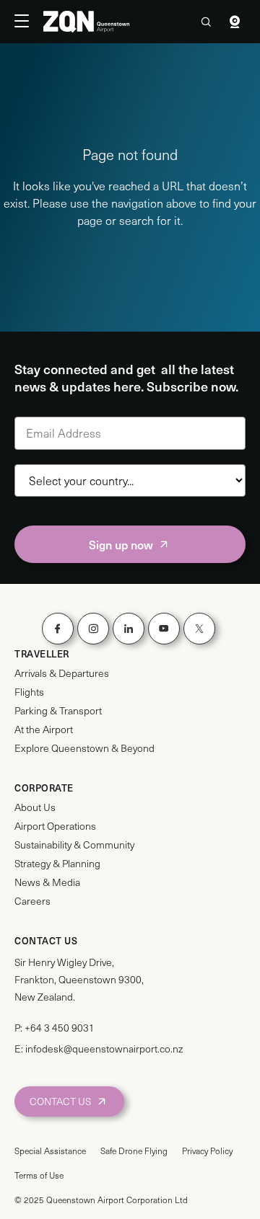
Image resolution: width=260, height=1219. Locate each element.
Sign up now (121, 544)
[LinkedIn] (128, 628)
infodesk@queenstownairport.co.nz (104, 1048)
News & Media (47, 882)
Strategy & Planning (57, 863)
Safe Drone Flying (134, 1150)
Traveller (41, 654)
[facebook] (58, 628)
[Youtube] (164, 628)
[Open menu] (28, 21)
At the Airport (43, 729)
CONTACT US (60, 1101)
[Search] (206, 21)
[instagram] (93, 628)
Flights (29, 692)
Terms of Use (39, 1175)
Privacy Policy (207, 1150)
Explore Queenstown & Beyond (84, 748)
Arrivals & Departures (61, 673)
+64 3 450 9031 (60, 1027)
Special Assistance (50, 1150)
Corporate (44, 788)
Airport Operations (55, 826)
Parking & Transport (58, 710)
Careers (32, 901)
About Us (35, 807)
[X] (199, 628)
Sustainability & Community (74, 844)
